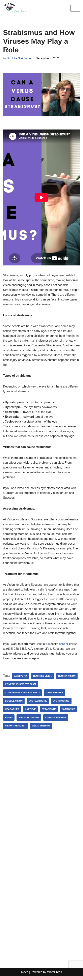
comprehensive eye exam (20, 684)
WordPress (54, 972)
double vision (14, 701)
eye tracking (61, 701)
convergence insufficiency (22, 692)
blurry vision (67, 676)
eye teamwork (38, 701)
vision (8, 717)
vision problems (29, 717)
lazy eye (30, 709)
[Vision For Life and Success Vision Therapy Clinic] (15, 8)
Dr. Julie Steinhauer (19, 58)
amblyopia (20, 676)
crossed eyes (54, 692)
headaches (12, 709)
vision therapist (15, 725)
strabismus (49, 709)
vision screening (55, 717)
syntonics (68, 709)
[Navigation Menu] (75, 8)
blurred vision (42, 676)
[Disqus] (41, 793)
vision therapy (41, 725)
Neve (24, 972)
